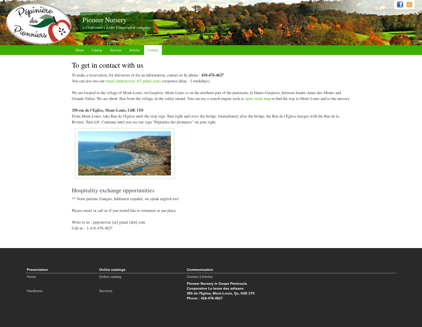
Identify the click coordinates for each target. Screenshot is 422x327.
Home (79, 50)
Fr (409, 5)
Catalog (97, 50)
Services (115, 50)
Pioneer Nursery (105, 19)
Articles (134, 50)
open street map (258, 98)
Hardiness (34, 291)
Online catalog (110, 277)
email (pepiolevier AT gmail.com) (133, 81)
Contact (153, 50)
